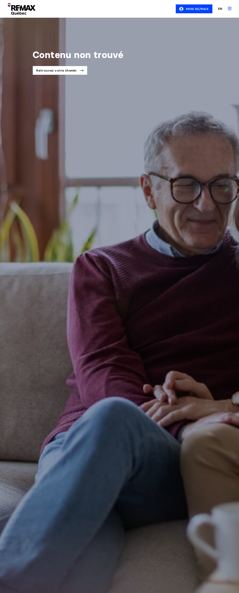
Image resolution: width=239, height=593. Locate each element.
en (220, 9)
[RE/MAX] (18, 9)
